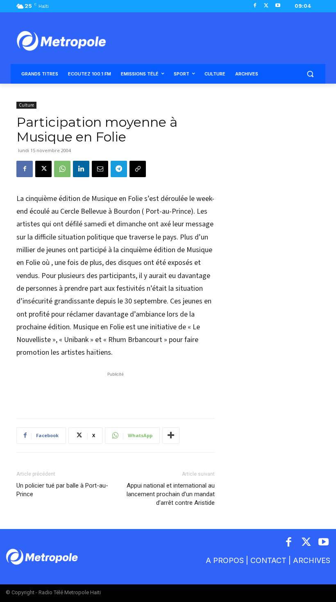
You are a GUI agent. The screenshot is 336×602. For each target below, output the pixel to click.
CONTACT (268, 560)
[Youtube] (277, 6)
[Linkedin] (81, 169)
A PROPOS (225, 560)
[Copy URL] (137, 169)
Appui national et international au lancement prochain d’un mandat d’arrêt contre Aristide (171, 494)
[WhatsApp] (62, 169)
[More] (170, 435)
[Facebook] (255, 6)
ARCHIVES (311, 560)
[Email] (100, 169)
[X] (266, 6)
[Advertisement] (115, 391)
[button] (310, 74)
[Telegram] (119, 169)
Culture (26, 105)
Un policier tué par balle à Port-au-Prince (62, 490)
